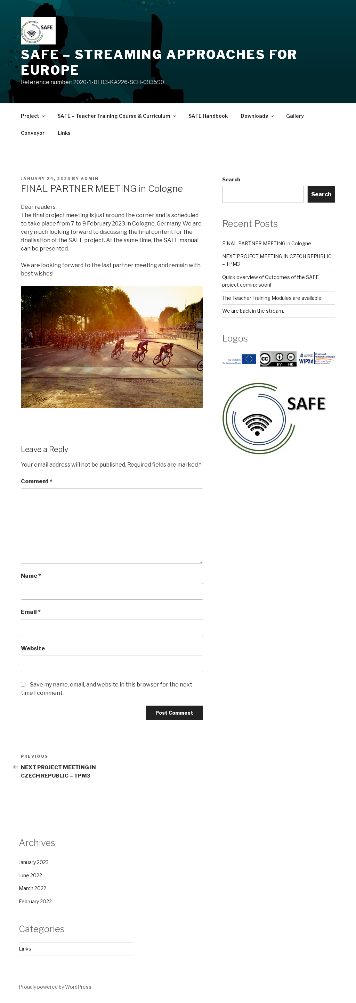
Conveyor (32, 133)
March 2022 (32, 888)
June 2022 (30, 875)
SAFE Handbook (208, 116)
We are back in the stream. (253, 311)
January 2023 (34, 862)
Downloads (254, 116)
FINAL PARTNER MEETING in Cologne (266, 243)
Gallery (295, 116)
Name (31, 576)
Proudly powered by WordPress (55, 987)
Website (33, 648)
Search (231, 179)
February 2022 (35, 901)
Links (64, 133)
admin (90, 178)
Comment (36, 481)
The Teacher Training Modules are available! (272, 298)
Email (31, 612)
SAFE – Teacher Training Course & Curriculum (113, 116)
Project (30, 116)
